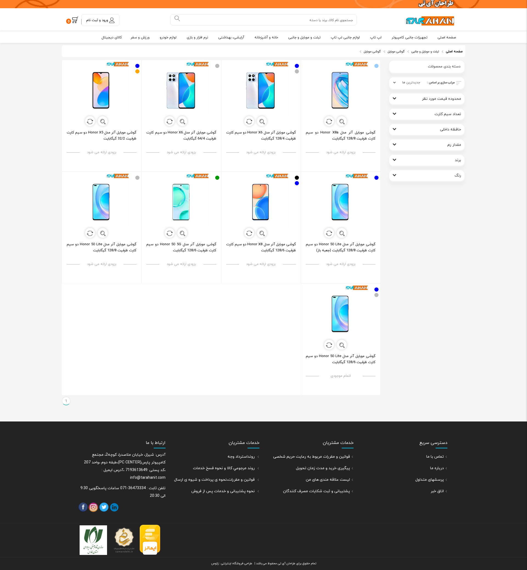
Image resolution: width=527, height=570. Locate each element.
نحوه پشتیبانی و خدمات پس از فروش (223, 491)
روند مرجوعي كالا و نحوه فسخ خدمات (224, 468)
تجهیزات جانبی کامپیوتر (409, 37)
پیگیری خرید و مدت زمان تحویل (323, 468)
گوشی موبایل (396, 51)
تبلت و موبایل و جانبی (304, 37)
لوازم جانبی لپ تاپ (345, 37)
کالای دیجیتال (112, 37)
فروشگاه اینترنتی (231, 563)
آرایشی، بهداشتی (231, 37)
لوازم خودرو (168, 37)
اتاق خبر (437, 491)
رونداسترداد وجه (242, 456)
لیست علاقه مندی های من (328, 479)
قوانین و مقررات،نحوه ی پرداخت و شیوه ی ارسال (215, 479)
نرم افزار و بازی (197, 37)
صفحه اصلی (447, 37)
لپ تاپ (376, 37)
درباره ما (437, 468)
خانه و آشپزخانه (266, 37)
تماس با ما (435, 456)
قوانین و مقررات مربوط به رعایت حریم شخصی (311, 456)
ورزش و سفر (140, 37)
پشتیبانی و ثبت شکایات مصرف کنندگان (316, 491)
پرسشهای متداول (429, 479)
